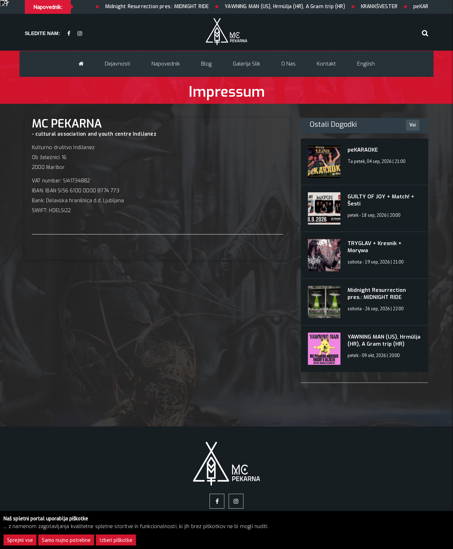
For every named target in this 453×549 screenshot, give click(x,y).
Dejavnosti (117, 63)
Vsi (412, 125)
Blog (206, 63)
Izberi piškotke (115, 540)
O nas (288, 63)
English (366, 63)
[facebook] (68, 34)
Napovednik (165, 63)
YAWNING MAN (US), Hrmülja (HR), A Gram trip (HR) (259, 6)
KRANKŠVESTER (353, 6)
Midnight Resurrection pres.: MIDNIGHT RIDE (131, 6)
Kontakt (326, 63)
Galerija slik (246, 63)
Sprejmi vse (20, 540)
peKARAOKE (401, 6)
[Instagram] (80, 34)
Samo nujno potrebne (66, 540)
